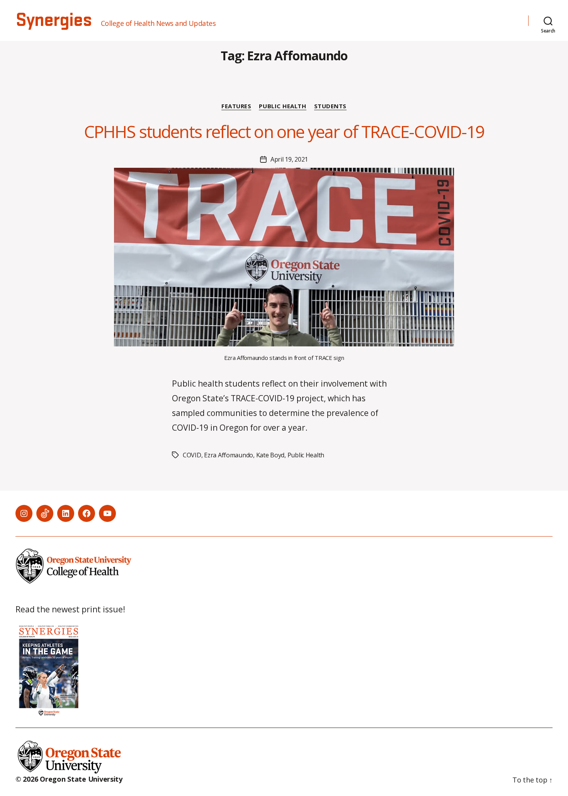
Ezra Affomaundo (228, 455)
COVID (192, 455)
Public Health (282, 106)
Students (330, 106)
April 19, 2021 (289, 159)
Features (236, 106)
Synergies (53, 20)
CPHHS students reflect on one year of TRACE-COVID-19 (284, 131)
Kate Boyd (270, 455)
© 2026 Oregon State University (68, 779)
